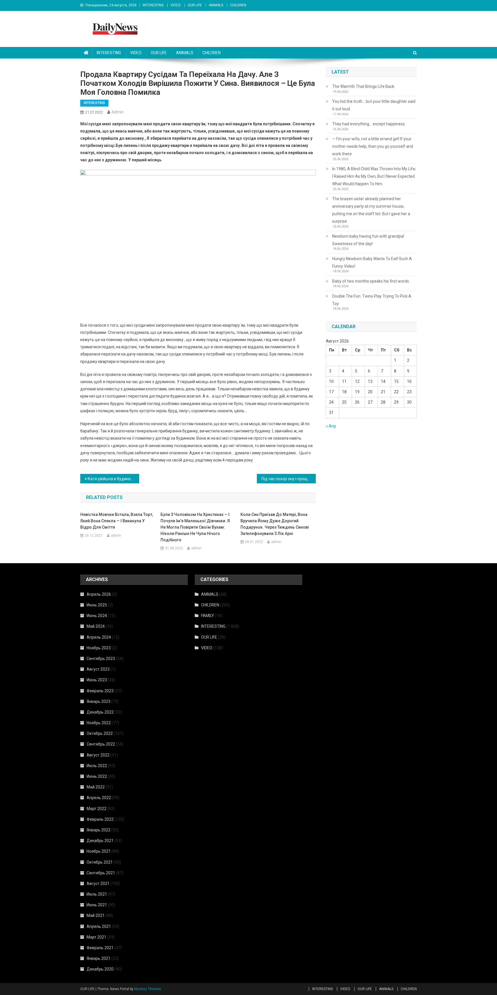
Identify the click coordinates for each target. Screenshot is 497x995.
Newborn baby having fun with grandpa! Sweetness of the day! (368, 240)
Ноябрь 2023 (99, 648)
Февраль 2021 (100, 947)
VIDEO (176, 5)
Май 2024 (96, 626)
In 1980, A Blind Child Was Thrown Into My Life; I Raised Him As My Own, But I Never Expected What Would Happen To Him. (374, 176)
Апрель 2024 (99, 637)
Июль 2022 (97, 765)
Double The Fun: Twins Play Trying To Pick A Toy (371, 300)
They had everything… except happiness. (369, 124)
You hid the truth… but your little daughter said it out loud (373, 105)
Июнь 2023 (97, 680)
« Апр (331, 426)
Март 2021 (96, 937)
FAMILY (207, 615)
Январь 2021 (98, 958)
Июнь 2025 (97, 605)
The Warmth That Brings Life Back (363, 86)
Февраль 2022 (100, 819)
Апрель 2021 (99, 926)
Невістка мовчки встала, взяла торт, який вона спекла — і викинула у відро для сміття (116, 520)
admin (117, 112)
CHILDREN (238, 5)
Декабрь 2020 (100, 969)
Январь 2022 (98, 830)
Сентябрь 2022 (101, 744)
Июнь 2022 (97, 776)
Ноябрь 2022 (99, 722)
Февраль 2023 (100, 690)
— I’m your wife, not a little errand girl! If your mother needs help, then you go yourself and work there (372, 146)
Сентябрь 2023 (101, 658)
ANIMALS (216, 5)
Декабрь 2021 (100, 840)
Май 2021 (96, 915)
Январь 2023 (98, 701)
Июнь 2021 (97, 905)
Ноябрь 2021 (99, 851)
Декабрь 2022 (100, 712)
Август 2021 (98, 883)
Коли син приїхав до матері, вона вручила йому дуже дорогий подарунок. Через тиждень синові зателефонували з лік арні (274, 524)
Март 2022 (96, 808)
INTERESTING (153, 5)
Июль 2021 (97, 894)
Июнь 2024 (97, 615)
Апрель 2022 (99, 797)
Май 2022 (96, 787)
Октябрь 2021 (100, 862)
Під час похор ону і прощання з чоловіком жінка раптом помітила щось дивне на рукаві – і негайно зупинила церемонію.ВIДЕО (288, 478)
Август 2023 (98, 669)
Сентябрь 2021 (101, 873)
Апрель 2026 (99, 594)
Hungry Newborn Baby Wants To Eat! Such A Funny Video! (372, 262)
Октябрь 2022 (100, 733)
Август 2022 (98, 755)
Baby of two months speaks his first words (370, 281)
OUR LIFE (195, 5)
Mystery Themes (147, 989)
